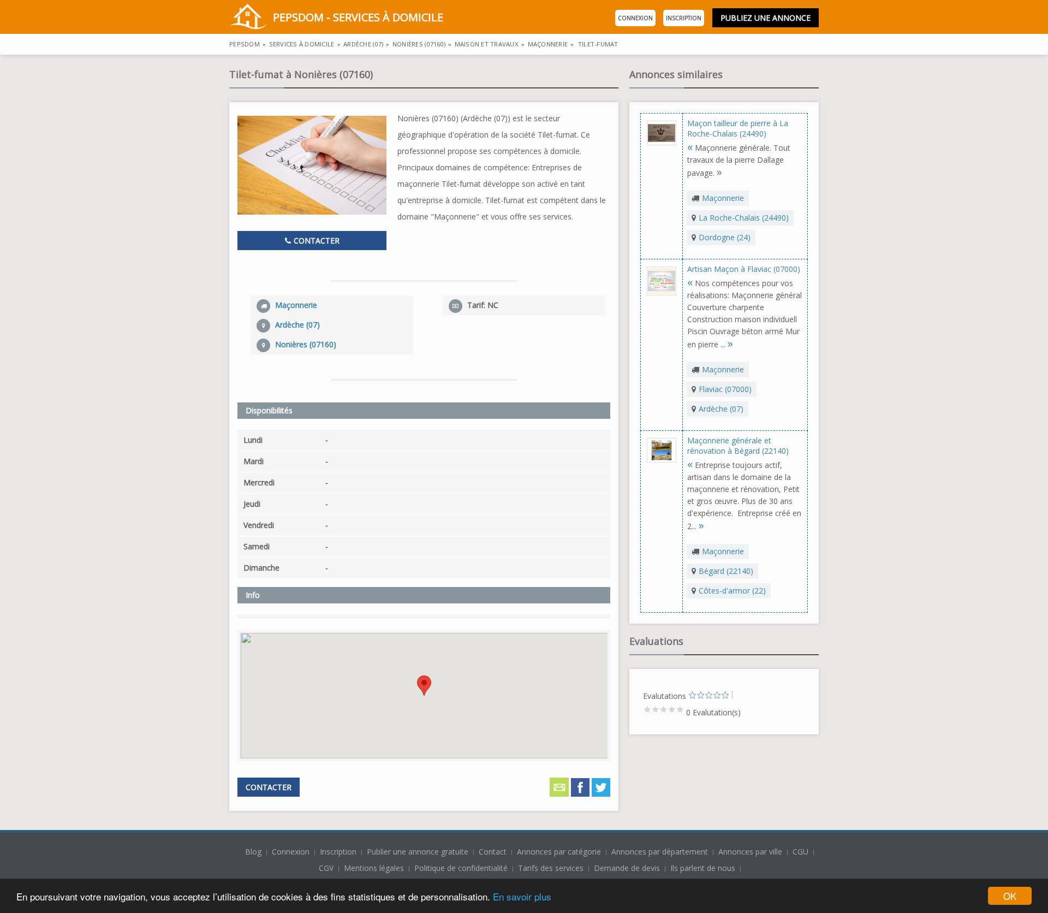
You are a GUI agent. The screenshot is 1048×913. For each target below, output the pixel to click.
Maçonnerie (723, 198)
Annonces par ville (750, 851)
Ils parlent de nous (702, 868)
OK (1009, 896)
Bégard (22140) (726, 571)
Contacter (315, 240)
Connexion (635, 18)
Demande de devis (627, 868)
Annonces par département (659, 851)
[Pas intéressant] (692, 695)
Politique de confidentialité (461, 868)
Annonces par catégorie (559, 851)
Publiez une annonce (765, 18)
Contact (494, 851)
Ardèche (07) (721, 409)
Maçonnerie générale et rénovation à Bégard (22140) (738, 445)
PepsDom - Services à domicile (358, 17)
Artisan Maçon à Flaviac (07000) (743, 269)
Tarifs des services (550, 868)
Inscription (683, 18)
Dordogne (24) (725, 237)
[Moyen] (696, 695)
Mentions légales (374, 868)
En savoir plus (522, 896)
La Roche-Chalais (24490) (744, 217)
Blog (254, 851)
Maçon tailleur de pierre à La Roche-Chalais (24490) (737, 128)
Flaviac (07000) (725, 389)
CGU (800, 851)
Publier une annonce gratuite (419, 851)
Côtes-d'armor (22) (732, 590)
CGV (326, 868)
